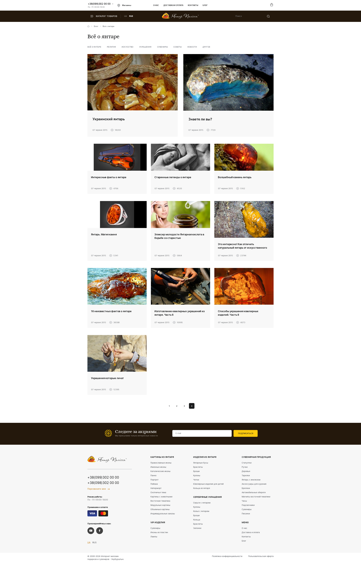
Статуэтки (246, 463)
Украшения (145, 47)
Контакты (193, 5)
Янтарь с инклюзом (251, 480)
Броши (196, 471)
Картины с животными (161, 497)
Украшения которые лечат (107, 378)
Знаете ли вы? (200, 119)
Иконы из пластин (159, 532)
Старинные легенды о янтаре (172, 177)
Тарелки (246, 476)
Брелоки (246, 488)
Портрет (154, 480)
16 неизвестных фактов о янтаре (111, 311)
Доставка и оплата (173, 5)
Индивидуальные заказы (162, 514)
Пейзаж (154, 484)
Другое (206, 47)
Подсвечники (248, 505)
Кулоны (196, 476)
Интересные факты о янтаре (108, 177)
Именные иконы (158, 467)
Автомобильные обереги (254, 493)
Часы (244, 501)
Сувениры (162, 47)
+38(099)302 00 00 (99, 4)
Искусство (127, 47)
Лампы (153, 537)
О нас (156, 5)
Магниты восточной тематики (256, 497)
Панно (153, 476)
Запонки (197, 528)
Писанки (246, 514)
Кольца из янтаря (201, 488)
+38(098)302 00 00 (103, 483)
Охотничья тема (158, 493)
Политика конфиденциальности (227, 556)
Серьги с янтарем (202, 503)
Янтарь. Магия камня (104, 234)
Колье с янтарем (201, 511)
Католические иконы (160, 471)
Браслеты (198, 467)
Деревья (246, 471)
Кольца (196, 520)
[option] (94, 47)
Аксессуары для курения (254, 484)
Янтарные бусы (200, 463)
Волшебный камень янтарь (234, 177)
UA (125, 16)
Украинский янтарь (109, 119)
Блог (205, 5)
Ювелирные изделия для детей (208, 484)
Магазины (126, 5)
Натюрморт (155, 488)
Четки (196, 480)
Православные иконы (160, 463)
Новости (192, 47)
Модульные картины (160, 505)
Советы (177, 47)
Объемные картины (160, 509)
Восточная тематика (160, 501)
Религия (111, 47)
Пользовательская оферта (261, 556)
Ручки (244, 467)
